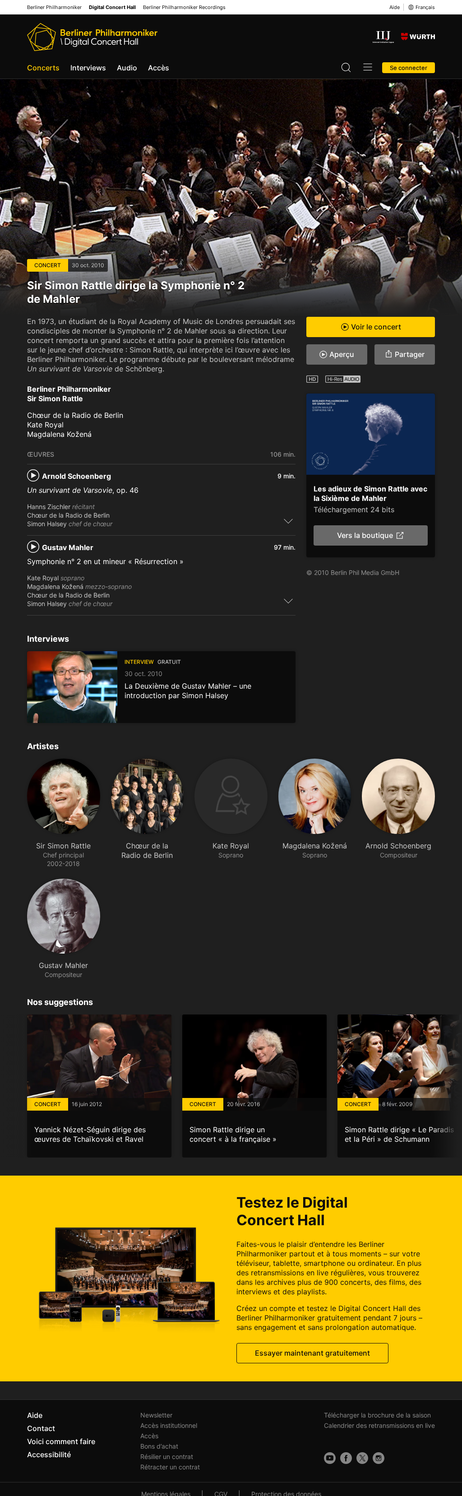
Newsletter (156, 1415)
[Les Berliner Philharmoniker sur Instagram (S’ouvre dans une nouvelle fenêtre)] (378, 1458)
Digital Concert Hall (112, 7)
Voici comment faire (61, 1441)
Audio (127, 67)
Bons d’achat (159, 1446)
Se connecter (408, 67)
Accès (158, 67)
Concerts (43, 67)
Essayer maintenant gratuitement (312, 1352)
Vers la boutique (365, 535)
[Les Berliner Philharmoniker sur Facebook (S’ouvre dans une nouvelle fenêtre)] (346, 1458)
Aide (394, 7)
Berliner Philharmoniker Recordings (184, 7)
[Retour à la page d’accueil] (92, 37)
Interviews (88, 67)
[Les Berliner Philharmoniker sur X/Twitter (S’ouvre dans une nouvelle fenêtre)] (362, 1458)
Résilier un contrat (166, 1456)
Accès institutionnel (168, 1425)
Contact (41, 1428)
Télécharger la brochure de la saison (377, 1415)
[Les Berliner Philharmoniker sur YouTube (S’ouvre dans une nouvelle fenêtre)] (330, 1458)
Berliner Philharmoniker (54, 7)
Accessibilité (49, 1454)
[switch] (288, 521)
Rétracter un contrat (170, 1467)
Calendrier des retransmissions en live (379, 1425)
